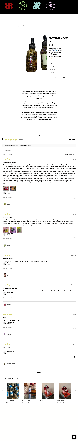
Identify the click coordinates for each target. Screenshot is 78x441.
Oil (50, 61)
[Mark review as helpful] (74, 197)
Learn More (60, 50)
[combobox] (59, 63)
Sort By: (66, 154)
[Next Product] (75, 390)
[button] (73, 7)
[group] (39, 393)
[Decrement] (50, 69)
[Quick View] (13, 391)
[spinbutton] (52, 69)
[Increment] (55, 69)
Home (8, 26)
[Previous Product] (3, 390)
